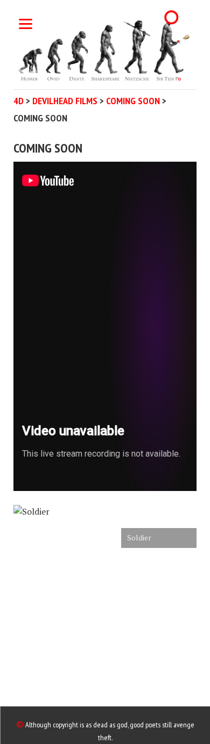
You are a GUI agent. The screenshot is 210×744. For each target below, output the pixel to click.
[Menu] (25, 23)
